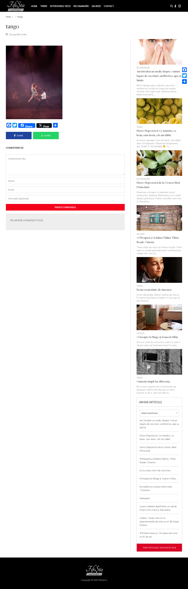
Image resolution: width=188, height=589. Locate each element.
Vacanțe (96, 6)
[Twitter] (184, 76)
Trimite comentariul (65, 207)
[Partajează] (184, 81)
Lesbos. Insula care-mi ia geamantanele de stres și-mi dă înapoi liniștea (159, 521)
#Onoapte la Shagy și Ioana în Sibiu (158, 478)
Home (34, 6)
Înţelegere (145, 498)
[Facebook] (184, 70)
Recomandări (81, 6)
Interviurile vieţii (60, 6)
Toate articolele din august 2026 (159, 547)
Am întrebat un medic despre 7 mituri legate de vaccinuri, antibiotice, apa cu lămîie (159, 424)
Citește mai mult (159, 123)
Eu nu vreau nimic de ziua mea (155, 470)
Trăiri (43, 6)
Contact (109, 6)
